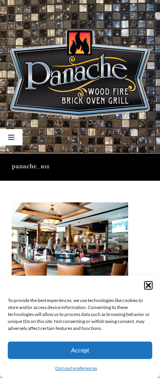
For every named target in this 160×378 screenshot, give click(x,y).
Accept (80, 350)
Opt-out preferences (76, 368)
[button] (148, 285)
